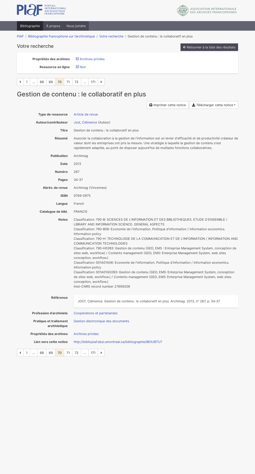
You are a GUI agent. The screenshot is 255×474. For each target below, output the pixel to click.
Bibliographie (30, 26)
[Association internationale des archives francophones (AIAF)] (207, 10)
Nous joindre (76, 26)
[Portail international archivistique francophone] (41, 10)
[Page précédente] (20, 82)
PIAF (20, 36)
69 (51, 82)
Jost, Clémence (85, 122)
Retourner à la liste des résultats (210, 47)
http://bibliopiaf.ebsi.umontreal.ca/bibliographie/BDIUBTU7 (118, 342)
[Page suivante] (101, 82)
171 (93, 82)
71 (68, 82)
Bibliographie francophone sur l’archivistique (61, 36)
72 (76, 82)
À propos (53, 26)
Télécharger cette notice (214, 105)
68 (42, 82)
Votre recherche (111, 36)
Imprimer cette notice (169, 105)
